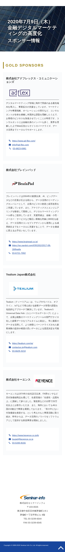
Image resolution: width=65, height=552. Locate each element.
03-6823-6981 (19, 148)
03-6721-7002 (19, 253)
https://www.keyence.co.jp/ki (25, 435)
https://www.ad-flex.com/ (23, 141)
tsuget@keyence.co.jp (22, 439)
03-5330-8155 (19, 443)
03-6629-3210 (19, 351)
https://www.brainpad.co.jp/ (25, 241)
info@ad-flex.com (20, 144)
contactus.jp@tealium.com (24, 347)
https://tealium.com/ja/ (22, 343)
